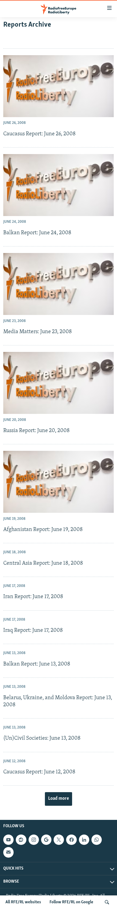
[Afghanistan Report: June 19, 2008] (58, 482)
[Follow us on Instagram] (34, 840)
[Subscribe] (8, 852)
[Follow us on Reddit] (21, 840)
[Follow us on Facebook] (71, 840)
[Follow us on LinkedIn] (84, 840)
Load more (58, 798)
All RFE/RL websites (23, 902)
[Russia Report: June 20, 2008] (58, 383)
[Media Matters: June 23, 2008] (58, 284)
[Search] (107, 902)
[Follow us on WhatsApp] (96, 840)
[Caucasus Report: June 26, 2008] (58, 86)
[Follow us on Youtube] (8, 840)
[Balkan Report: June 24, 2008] (58, 185)
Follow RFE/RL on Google (71, 902)
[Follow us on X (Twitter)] (59, 840)
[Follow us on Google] (46, 840)
